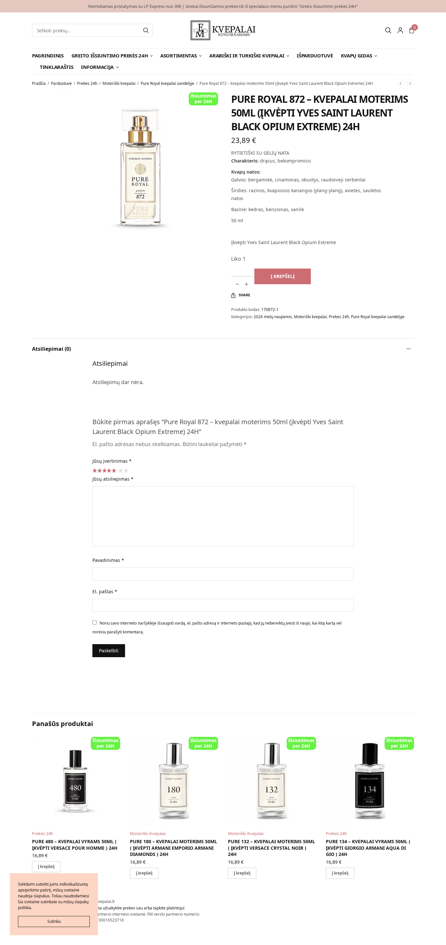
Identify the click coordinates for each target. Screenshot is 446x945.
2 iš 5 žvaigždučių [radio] (126, 470)
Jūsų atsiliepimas (113, 479)
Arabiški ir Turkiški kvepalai (246, 55)
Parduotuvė (61, 83)
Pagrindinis (48, 55)
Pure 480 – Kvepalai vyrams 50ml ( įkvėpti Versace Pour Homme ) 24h (75, 844)
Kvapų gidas (356, 55)
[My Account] (400, 30)
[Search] (146, 30)
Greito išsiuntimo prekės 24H (110, 55)
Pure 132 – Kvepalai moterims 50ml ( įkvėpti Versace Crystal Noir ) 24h (271, 847)
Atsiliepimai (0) (51, 348)
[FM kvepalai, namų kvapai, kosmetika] (223, 30)
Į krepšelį (283, 276)
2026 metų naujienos (273, 316)
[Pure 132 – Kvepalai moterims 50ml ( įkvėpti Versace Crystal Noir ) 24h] (272, 781)
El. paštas (104, 591)
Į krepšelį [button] (46, 866)
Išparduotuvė (315, 55)
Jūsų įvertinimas (112, 461)
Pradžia (39, 83)
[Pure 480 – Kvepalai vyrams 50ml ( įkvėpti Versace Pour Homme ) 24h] (76, 781)
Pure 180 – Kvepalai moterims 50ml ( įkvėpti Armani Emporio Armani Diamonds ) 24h (173, 847)
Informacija (97, 67)
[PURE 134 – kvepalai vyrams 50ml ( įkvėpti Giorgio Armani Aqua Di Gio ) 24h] (370, 781)
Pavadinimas (108, 560)
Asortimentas (178, 55)
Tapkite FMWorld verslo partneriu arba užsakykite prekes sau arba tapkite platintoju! (108, 908)
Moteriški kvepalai (119, 83)
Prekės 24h (87, 83)
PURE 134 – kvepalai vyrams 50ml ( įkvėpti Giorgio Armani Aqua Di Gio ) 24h (368, 847)
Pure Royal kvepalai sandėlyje (167, 83)
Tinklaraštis (56, 67)
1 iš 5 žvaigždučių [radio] (120, 470)
